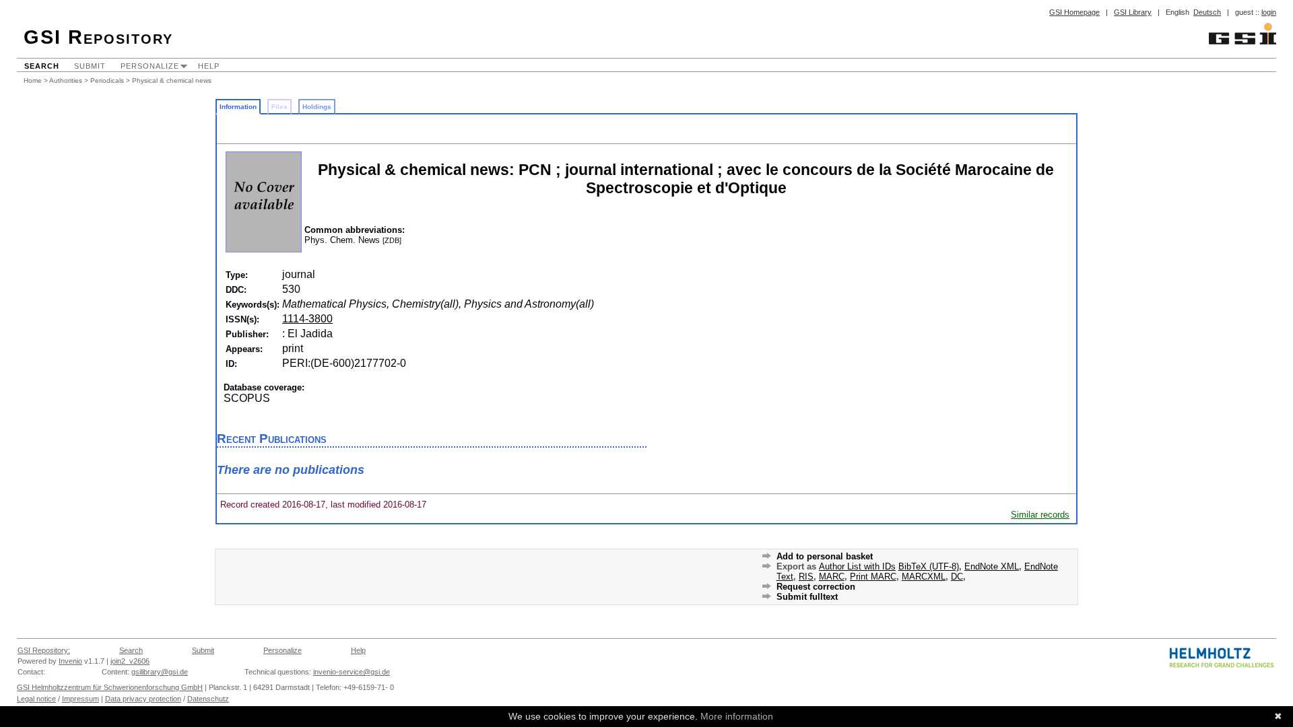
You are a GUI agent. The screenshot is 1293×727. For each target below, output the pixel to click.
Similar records (1040, 515)
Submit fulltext (807, 597)
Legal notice (36, 699)
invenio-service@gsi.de (351, 672)
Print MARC (873, 577)
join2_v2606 (130, 661)
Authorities (65, 80)
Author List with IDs (857, 566)
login (1268, 12)
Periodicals (107, 80)
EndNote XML (991, 566)
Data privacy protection (143, 699)
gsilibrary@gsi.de (159, 672)
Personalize (150, 66)
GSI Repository (98, 37)
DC (957, 577)
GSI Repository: (44, 650)
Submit (90, 66)
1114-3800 (307, 318)
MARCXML (924, 577)
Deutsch (1207, 12)
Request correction (815, 587)
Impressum (80, 699)
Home (33, 80)
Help (209, 66)
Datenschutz (208, 699)
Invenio (70, 661)
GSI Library (1133, 12)
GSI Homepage (1074, 12)
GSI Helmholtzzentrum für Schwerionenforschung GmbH (110, 687)
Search (41, 66)
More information (736, 716)
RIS (806, 577)
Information (238, 106)
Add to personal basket (824, 556)
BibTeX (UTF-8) (928, 566)
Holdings (316, 106)
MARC (831, 577)
